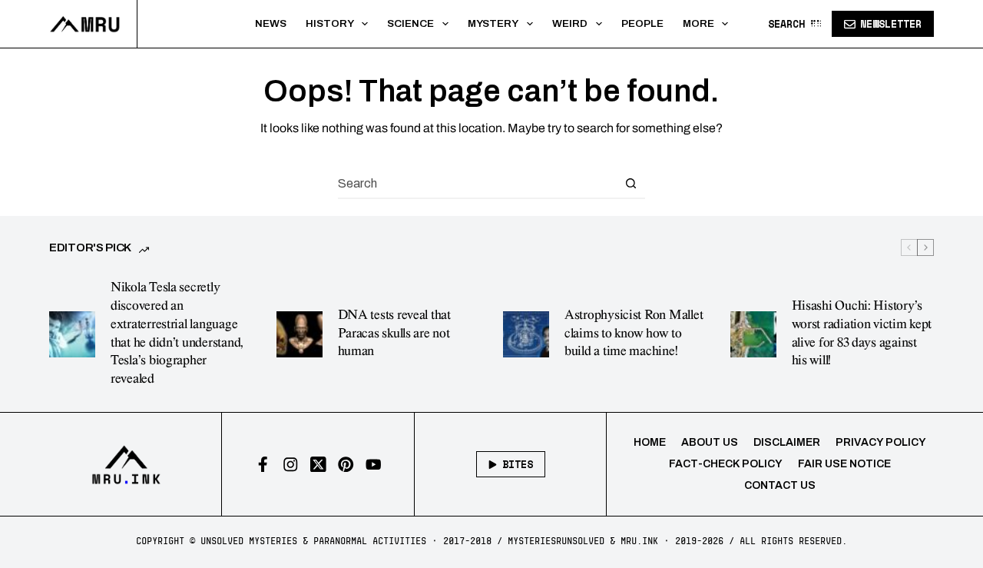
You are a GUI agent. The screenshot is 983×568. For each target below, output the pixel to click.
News (270, 23)
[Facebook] (263, 465)
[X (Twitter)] (318, 465)
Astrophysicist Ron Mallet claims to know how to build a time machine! (633, 333)
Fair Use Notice (844, 464)
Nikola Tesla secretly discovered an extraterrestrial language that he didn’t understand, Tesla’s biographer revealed (177, 333)
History (330, 23)
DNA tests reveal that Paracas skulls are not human (394, 333)
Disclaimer (786, 442)
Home (650, 442)
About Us (709, 442)
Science (410, 23)
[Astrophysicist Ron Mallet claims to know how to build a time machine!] (526, 334)
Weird (569, 23)
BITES (517, 464)
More (698, 23)
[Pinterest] (346, 465)
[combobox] (477, 183)
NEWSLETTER (891, 24)
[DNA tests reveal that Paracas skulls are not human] (299, 334)
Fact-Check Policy (726, 464)
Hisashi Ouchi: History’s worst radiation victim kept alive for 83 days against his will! (862, 333)
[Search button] (630, 183)
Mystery (493, 23)
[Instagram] (291, 465)
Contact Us (780, 485)
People (642, 23)
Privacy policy (881, 442)
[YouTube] (374, 465)
